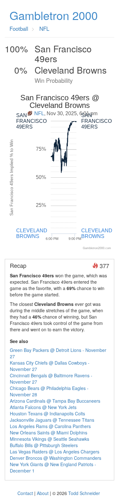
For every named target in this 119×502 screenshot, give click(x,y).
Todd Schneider (84, 493)
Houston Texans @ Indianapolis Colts (47, 413)
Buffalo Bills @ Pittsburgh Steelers (44, 445)
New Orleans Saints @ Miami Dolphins (48, 432)
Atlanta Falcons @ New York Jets (43, 407)
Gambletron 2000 (54, 15)
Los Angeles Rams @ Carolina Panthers (50, 426)
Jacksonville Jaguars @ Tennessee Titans (52, 420)
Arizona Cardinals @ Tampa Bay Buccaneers (55, 401)
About (43, 493)
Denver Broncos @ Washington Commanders (55, 458)
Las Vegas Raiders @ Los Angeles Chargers (54, 451)
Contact (25, 493)
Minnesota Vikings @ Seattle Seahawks (49, 439)
